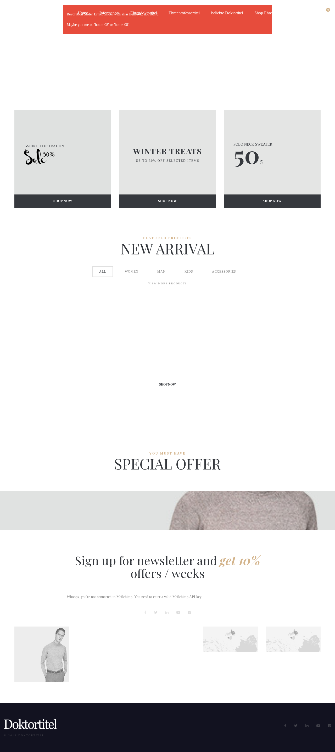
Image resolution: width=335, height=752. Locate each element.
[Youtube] (178, 613)
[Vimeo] (189, 613)
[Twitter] (156, 613)
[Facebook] (145, 613)
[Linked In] (167, 613)
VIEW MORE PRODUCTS (167, 283)
